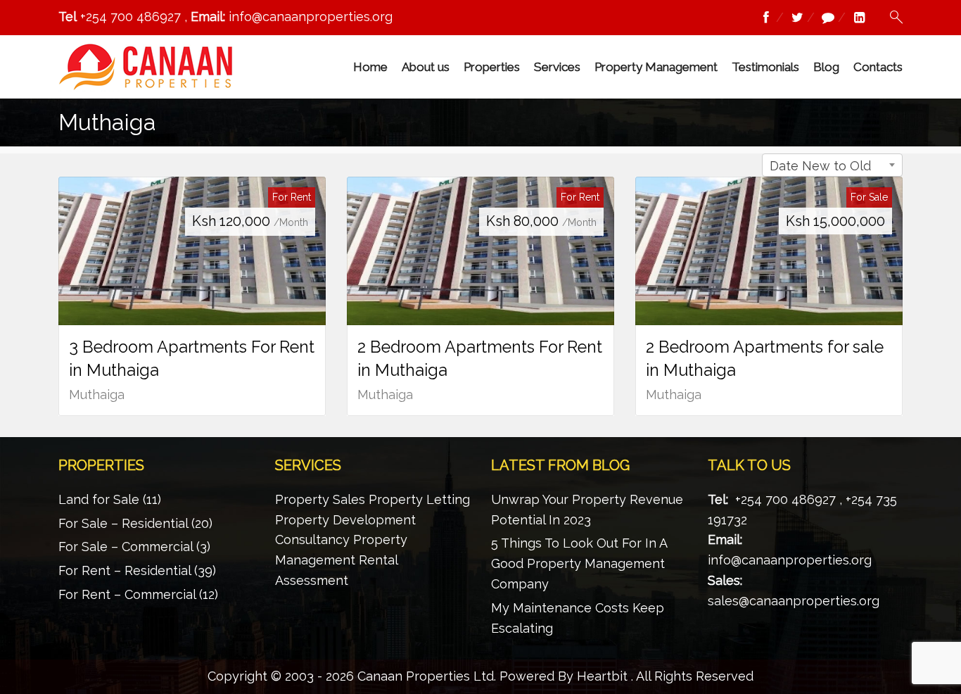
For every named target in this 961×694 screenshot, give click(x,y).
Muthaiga (97, 394)
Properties (492, 67)
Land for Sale (98, 499)
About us (426, 67)
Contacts (878, 67)
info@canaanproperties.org (790, 560)
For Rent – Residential (124, 570)
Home (370, 67)
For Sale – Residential (123, 523)
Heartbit (602, 676)
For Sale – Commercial (125, 546)
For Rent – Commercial (127, 594)
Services (557, 67)
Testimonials (765, 67)
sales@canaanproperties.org (793, 600)
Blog (826, 67)
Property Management (656, 67)
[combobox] (832, 165)
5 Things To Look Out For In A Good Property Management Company (579, 563)
